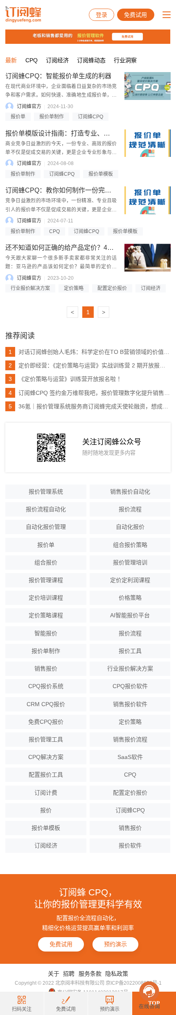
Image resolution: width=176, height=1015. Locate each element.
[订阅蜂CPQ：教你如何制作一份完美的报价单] (147, 200)
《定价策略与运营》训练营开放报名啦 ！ (66, 379)
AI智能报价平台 (130, 615)
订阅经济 (57, 60)
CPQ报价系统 (45, 686)
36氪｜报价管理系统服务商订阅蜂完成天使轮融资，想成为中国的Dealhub (89, 406)
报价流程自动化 (46, 509)
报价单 (18, 117)
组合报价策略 (130, 544)
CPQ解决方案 (45, 757)
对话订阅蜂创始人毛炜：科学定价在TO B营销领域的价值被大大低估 (89, 352)
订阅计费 (45, 792)
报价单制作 (51, 117)
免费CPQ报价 (45, 721)
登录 (101, 14)
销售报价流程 (130, 739)
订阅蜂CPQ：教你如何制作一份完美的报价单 (71, 190)
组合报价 (45, 562)
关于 (53, 973)
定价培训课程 (46, 597)
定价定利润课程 (130, 580)
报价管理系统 (46, 491)
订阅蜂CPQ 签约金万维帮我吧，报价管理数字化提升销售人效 (89, 393)
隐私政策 (116, 973)
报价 (46, 810)
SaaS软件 (130, 757)
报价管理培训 (130, 562)
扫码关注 (22, 1009)
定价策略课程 (46, 615)
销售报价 (45, 668)
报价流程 (130, 509)
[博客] (87, 38)
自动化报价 (130, 526)
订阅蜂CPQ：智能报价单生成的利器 (58, 75)
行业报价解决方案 (30, 288)
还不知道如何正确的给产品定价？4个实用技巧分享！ (82, 247)
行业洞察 (125, 60)
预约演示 (115, 944)
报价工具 (130, 651)
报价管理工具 (46, 739)
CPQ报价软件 (130, 686)
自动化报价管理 (46, 526)
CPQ (31, 60)
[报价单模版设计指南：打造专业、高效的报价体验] (147, 143)
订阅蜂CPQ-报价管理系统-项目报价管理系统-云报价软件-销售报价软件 (23, 15)
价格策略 (130, 597)
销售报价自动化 (130, 491)
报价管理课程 (46, 580)
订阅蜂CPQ (90, 117)
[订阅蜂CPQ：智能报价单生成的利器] (147, 86)
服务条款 (90, 973)
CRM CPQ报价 (46, 704)
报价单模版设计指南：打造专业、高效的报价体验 (77, 133)
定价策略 (73, 288)
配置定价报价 (112, 288)
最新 (11, 60)
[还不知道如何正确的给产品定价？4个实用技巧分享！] (147, 258)
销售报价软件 (130, 704)
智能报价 (45, 633)
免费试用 (135, 14)
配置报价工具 (46, 774)
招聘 (68, 973)
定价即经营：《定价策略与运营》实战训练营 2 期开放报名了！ (89, 365)
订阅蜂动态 (91, 60)
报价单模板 (100, 174)
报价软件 (130, 845)
